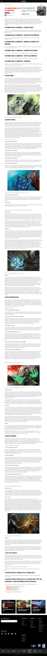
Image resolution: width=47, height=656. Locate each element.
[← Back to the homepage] (23, 1)
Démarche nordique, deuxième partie (38, 611)
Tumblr (39, 563)
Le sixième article (8, 63)
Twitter (36, 563)
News (6, 5)
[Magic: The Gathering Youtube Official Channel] (12, 634)
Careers (31, 622)
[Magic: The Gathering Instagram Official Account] (15, 634)
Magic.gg (40, 623)
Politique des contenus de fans (24, 651)
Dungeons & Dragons (24, 638)
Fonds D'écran (24, 625)
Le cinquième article (8, 58)
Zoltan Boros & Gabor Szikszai (23, 192)
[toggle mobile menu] (1, 1)
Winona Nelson (19, 117)
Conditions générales (3, 651)
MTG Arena (41, 622)
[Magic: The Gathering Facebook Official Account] (2, 634)
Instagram (10, 564)
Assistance (32, 624)
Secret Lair (41, 630)
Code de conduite (8, 651)
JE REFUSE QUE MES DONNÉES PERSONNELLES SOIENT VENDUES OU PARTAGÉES (30, 651)
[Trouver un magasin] (16, 621)
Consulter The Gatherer (41, 629)
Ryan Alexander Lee (22, 387)
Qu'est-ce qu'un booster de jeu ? (9, 611)
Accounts (32, 621)
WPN (31, 625)
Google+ (6, 564)
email (17, 563)
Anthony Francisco (21, 273)
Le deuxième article (8, 37)
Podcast (23, 624)
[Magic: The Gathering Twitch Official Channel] (9, 634)
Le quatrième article (8, 53)
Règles (23, 622)
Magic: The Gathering (41, 621)
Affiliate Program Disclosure (33, 627)
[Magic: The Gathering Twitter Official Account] (5, 634)
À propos (32, 620)
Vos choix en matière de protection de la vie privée (35, 651)
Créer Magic (9, 5)
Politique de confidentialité (13, 651)
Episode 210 (9, 589)
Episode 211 (9, 588)
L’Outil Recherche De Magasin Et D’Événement (42, 626)
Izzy (20, 535)
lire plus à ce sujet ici (35, 129)
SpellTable (40, 631)
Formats (23, 621)
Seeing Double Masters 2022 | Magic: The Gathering (23, 611)
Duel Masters (24, 639)
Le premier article (8, 30)
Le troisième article (8, 46)
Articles (23, 620)
